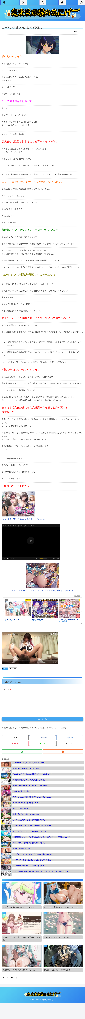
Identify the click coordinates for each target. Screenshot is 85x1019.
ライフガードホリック (12, 619)
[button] (78, 564)
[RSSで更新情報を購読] (63, 751)
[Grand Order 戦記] (45, 608)
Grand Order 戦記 (37, 619)
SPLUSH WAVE (36, 621)
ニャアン (14, 669)
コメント (6, 689)
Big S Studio (8, 621)
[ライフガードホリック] (18, 608)
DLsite (77, 595)
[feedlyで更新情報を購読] (22, 751)
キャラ (6, 669)
